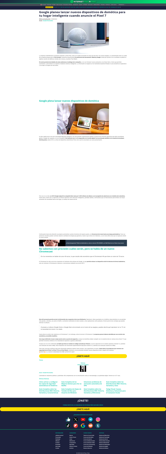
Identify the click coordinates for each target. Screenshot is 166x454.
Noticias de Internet (103, 439)
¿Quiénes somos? (59, 435)
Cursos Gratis (114, 4)
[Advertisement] (83, 77)
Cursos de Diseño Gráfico (89, 442)
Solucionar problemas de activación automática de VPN (93, 383)
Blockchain (90, 4)
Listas (70, 439)
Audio (55, 7)
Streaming (102, 4)
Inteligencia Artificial (67, 4)
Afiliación (57, 440)
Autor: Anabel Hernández (46, 372)
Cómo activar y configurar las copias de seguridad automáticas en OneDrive (48, 383)
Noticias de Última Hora (104, 435)
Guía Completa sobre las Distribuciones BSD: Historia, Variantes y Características (49, 391)
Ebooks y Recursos (87, 448)
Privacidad (57, 444)
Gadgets (80, 4)
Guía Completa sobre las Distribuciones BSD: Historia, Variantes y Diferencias (94, 391)
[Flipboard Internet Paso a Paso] (75, 425)
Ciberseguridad (96, 4)
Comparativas (72, 442)
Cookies (57, 448)
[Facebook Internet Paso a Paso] (68, 419)
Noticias (83, 363)
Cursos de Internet (87, 439)
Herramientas (121, 4)
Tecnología (49, 4)
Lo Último (44, 4)
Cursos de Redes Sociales (89, 440)
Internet (54, 4)
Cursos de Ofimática (88, 446)
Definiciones (72, 440)
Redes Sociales (59, 4)
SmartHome (82, 7)
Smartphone (66, 7)
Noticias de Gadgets (83, 364)
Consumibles (113, 7)
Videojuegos (75, 4)
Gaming (77, 7)
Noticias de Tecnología (104, 437)
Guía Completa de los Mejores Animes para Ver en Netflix (71, 383)
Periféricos (95, 7)
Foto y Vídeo (60, 7)
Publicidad (57, 439)
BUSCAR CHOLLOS (49, 7)
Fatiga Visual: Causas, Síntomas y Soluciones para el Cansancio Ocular (116, 391)
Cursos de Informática (88, 437)
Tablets (107, 7)
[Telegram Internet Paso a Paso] (90, 419)
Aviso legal (57, 446)
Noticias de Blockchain (104, 442)
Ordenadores (89, 7)
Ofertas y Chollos (73, 446)
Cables (118, 7)
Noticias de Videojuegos (104, 444)
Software (85, 4)
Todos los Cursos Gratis (88, 435)
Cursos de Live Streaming (89, 444)
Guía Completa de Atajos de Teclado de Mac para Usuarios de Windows (71, 391)
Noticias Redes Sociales (104, 440)
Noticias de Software (103, 448)
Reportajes (108, 4)
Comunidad (58, 437)
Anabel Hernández (48, 20)
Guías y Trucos (72, 437)
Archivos (71, 448)
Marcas (71, 435)
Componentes (102, 7)
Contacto (57, 442)
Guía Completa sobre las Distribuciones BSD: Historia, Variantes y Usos (116, 383)
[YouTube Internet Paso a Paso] (83, 419)
